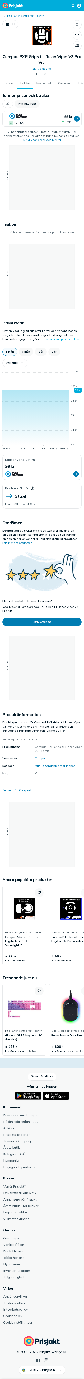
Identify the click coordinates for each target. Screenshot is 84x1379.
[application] (42, 410)
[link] (24, 925)
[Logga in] (79, 5)
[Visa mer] (6, 119)
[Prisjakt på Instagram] (46, 1360)
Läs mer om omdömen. (17, 543)
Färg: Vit (42, 74)
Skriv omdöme (42, 68)
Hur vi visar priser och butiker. (42, 140)
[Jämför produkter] (77, 45)
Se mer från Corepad (16, 790)
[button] (10, 24)
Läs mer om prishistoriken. (62, 339)
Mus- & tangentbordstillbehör (25, 15)
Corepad (41, 758)
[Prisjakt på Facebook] (37, 1360)
